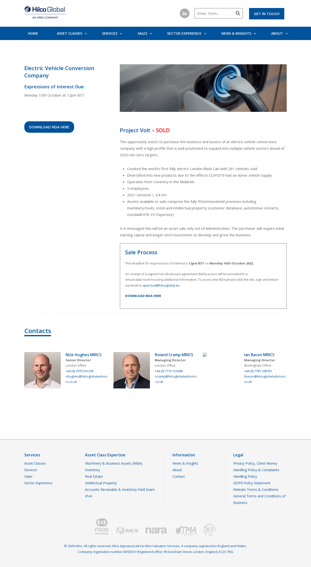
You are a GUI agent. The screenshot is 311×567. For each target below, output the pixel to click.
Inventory (92, 470)
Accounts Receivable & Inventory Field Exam (120, 489)
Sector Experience (184, 33)
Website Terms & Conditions (255, 489)
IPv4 (88, 496)
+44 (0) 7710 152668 (168, 371)
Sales (142, 33)
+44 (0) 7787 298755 (258, 371)
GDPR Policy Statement (251, 483)
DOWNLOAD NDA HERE (49, 126)
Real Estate (94, 476)
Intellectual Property (101, 483)
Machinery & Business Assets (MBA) (113, 463)
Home (33, 33)
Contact (179, 476)
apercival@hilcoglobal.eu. (161, 285)
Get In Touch (266, 13)
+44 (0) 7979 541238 (79, 371)
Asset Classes (69, 33)
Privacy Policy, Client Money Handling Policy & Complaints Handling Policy (256, 470)
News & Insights (236, 33)
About (277, 33)
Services (109, 33)
